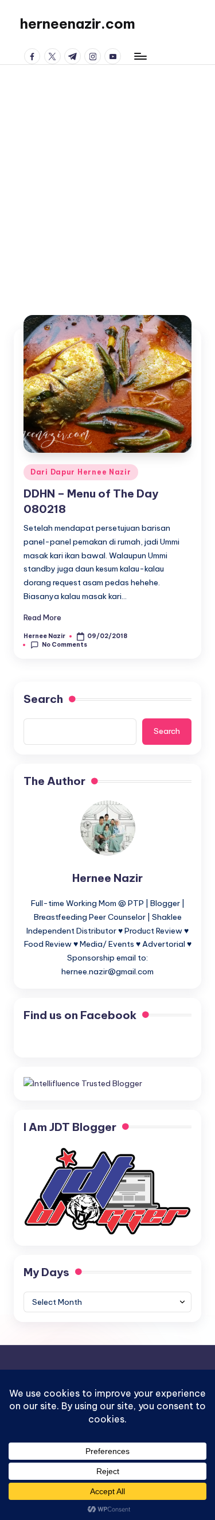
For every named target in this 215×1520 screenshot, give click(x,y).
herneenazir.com (77, 23)
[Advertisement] (107, 178)
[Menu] (140, 56)
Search (43, 699)
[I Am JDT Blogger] (107, 1190)
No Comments (64, 644)
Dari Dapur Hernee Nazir (80, 472)
